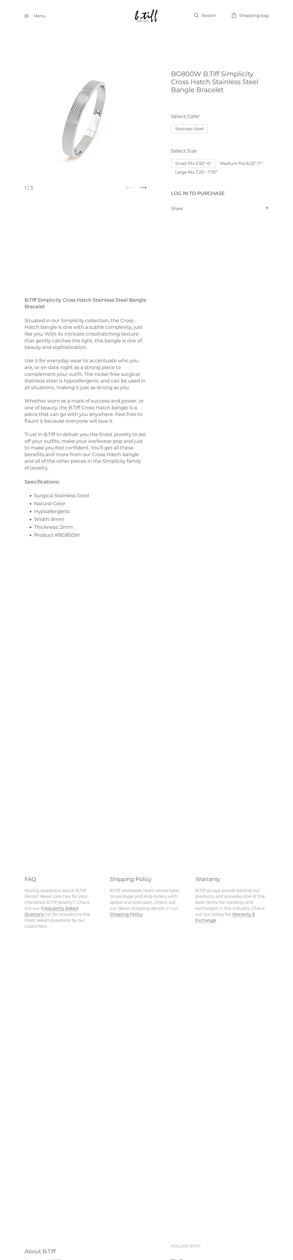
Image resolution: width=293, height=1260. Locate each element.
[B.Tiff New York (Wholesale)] (146, 16)
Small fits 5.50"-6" (193, 163)
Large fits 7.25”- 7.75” (196, 172)
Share (177, 208)
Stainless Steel (189, 128)
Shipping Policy (126, 914)
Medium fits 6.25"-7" (241, 163)
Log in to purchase (198, 193)
